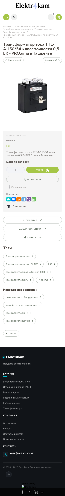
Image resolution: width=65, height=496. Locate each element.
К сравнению (18, 187)
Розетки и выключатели (16, 397)
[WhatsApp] (34, 199)
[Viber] (29, 199)
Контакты (8, 428)
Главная (7, 26)
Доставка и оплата (13, 434)
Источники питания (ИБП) (17, 387)
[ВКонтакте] (13, 199)
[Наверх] (9, 474)
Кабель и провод (12, 403)
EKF (8, 146)
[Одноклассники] (18, 199)
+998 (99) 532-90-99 (21, 453)
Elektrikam (15, 357)
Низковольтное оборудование (30, 26)
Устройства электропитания (17, 29)
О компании (9, 423)
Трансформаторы (43, 29)
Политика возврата (13, 439)
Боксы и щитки (11, 392)
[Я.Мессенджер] (8, 199)
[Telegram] (23, 199)
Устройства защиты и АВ (16, 381)
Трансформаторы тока (14, 32)
